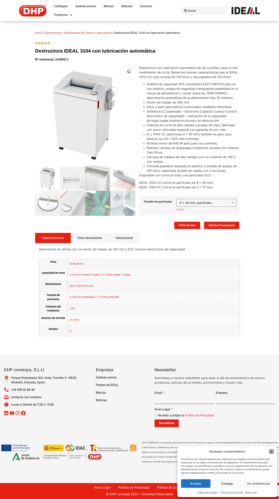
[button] (271, 451)
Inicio (38, 33)
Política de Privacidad (231, 492)
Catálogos (61, 6)
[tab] (53, 238)
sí (70, 331)
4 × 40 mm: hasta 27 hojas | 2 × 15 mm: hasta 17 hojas (99, 274)
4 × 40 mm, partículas (81, 297)
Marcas (109, 6)
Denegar (227, 483)
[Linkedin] (6, 413)
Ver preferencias (258, 483)
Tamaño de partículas (157, 201)
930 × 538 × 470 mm (81, 286)
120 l (72, 308)
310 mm (74, 320)
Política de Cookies (207, 492)
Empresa (222, 393)
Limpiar (180, 209)
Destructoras (53, 33)
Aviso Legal (251, 492)
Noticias (126, 6)
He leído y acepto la (186, 415)
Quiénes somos (85, 6)
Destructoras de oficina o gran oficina (88, 33)
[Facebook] (23, 413)
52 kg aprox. (76, 263)
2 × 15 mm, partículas (107, 297)
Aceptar (195, 483)
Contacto (146, 6)
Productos (61, 15)
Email (158, 393)
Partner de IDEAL (107, 385)
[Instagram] (17, 413)
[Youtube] (11, 413)
